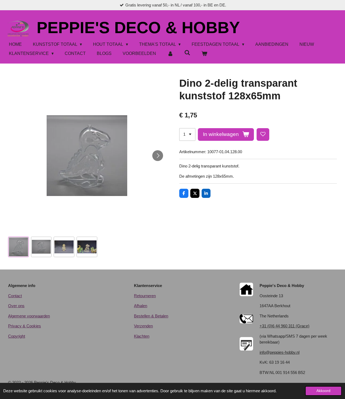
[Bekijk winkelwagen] (204, 53)
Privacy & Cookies (24, 326)
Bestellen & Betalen (151, 316)
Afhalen (140, 305)
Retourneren (145, 295)
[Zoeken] (187, 53)
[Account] (170, 53)
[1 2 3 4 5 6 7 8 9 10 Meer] (187, 134)
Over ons (16, 305)
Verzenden (143, 326)
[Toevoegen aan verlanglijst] (263, 134)
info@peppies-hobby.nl (279, 352)
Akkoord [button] (323, 391)
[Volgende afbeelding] (157, 155)
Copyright (16, 336)
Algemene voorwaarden (29, 316)
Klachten (141, 336)
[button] (18, 247)
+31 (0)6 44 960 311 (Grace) (284, 326)
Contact (15, 295)
